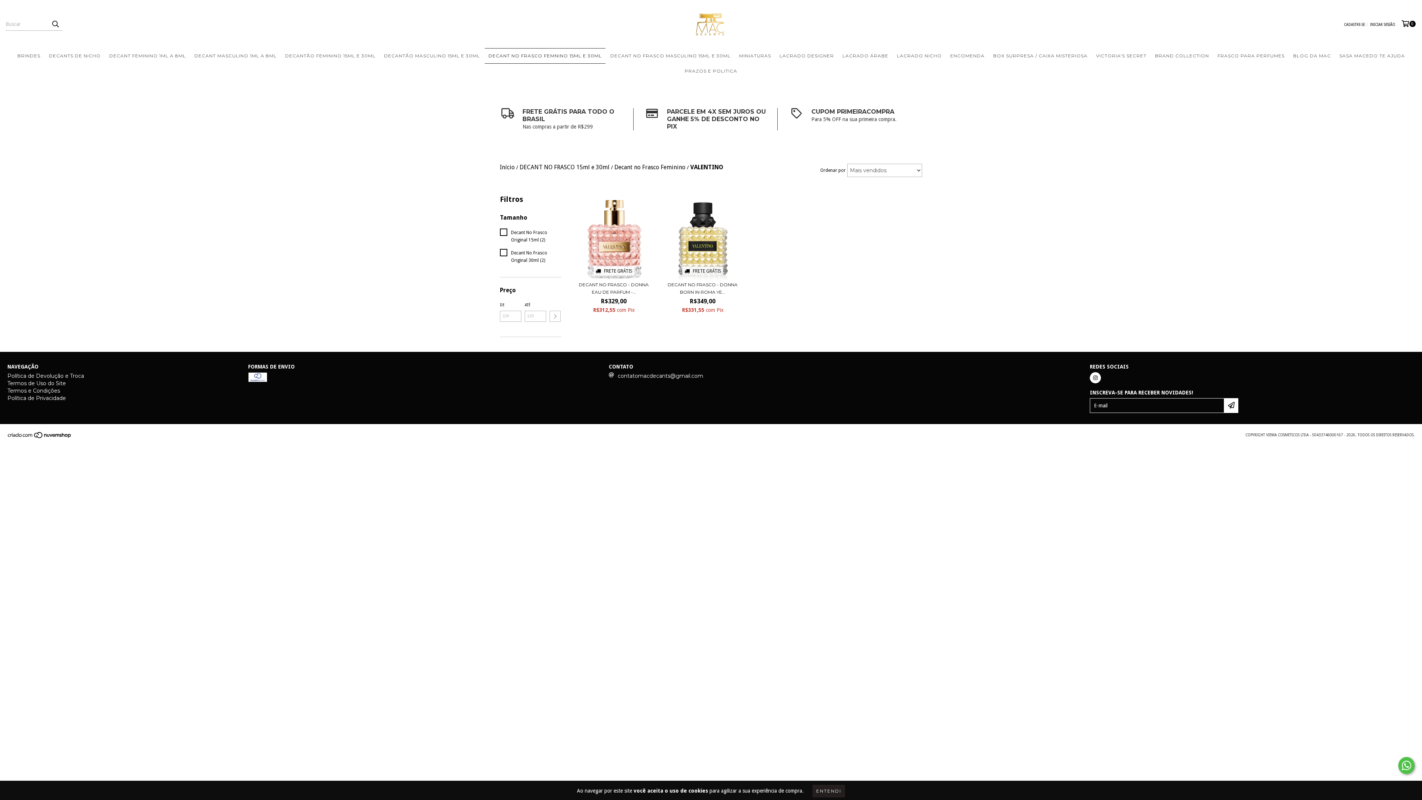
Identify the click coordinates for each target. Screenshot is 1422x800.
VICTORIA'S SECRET (1121, 56)
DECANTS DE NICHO (75, 56)
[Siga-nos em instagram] (1095, 377)
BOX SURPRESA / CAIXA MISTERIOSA (1040, 56)
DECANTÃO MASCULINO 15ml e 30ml (432, 56)
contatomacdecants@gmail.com (660, 376)
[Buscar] (55, 24)
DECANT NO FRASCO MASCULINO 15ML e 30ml (670, 56)
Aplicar (555, 316)
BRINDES (28, 56)
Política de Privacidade (36, 398)
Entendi (828, 791)
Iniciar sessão (1382, 25)
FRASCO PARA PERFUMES (1251, 56)
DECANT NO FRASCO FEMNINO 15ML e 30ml (545, 56)
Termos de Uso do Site (36, 383)
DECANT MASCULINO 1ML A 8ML (235, 56)
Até (527, 305)
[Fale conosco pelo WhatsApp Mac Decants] (1406, 765)
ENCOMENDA (967, 56)
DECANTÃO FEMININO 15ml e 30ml (330, 56)
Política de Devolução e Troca (45, 376)
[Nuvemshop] (39, 437)
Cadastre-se (1354, 25)
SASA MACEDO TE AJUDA (1372, 56)
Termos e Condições (33, 390)
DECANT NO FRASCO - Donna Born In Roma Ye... (703, 288)
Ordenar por (833, 170)
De (502, 305)
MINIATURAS (755, 56)
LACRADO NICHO (919, 56)
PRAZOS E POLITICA (711, 71)
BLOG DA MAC (1312, 56)
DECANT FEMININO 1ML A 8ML (147, 56)
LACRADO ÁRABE (865, 56)
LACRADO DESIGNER (807, 56)
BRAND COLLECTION (1182, 56)
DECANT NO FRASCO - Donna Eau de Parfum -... (614, 288)
